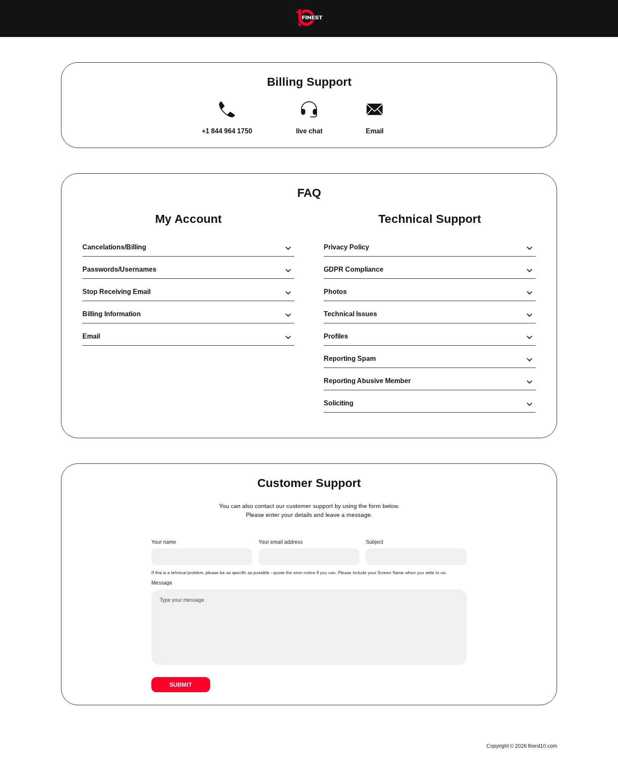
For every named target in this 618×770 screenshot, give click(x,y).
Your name (163, 542)
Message (161, 583)
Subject (374, 542)
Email (374, 131)
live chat (309, 131)
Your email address (281, 542)
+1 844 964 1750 (227, 131)
